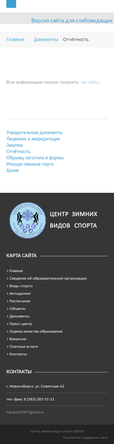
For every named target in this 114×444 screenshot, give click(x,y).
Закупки (14, 145)
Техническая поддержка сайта (85, 437)
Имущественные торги (30, 164)
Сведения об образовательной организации (48, 278)
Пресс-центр (21, 324)
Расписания (20, 301)
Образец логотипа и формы (35, 158)
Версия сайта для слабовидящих (71, 20)
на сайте (90, 82)
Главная (16, 271)
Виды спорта (21, 286)
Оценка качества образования (36, 331)
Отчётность (18, 152)
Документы (20, 316)
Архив (12, 171)
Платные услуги (24, 346)
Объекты (18, 309)
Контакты (18, 354)
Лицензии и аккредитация (33, 139)
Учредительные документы (34, 133)
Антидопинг (20, 293)
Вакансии (18, 339)
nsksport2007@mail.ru (25, 412)
